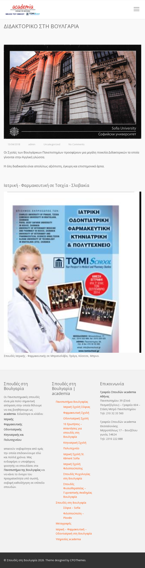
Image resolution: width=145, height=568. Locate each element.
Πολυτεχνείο (71, 448)
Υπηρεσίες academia (68, 539)
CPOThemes (78, 560)
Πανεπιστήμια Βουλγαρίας (72, 401)
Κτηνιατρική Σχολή (74, 442)
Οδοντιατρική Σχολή (76, 418)
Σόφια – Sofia (71, 507)
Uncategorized (52, 144)
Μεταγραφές (63, 523)
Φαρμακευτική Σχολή (76, 412)
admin (31, 144)
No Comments (77, 144)
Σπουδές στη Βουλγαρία (71, 502)
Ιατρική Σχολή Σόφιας (76, 407)
